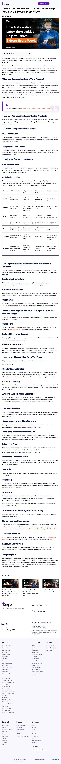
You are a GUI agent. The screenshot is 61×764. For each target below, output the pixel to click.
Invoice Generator (51, 648)
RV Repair (34, 656)
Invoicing (4, 661)
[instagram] (42, 750)
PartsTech (5, 736)
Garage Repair (35, 658)
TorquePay (5, 742)
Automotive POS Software (7, 664)
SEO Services (20, 734)
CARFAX (4, 732)
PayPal (4, 727)
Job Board (5, 658)
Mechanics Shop (36, 667)
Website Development (22, 736)
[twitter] (36, 750)
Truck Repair (35, 652)
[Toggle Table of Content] (28, 53)
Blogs (33, 725)
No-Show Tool (50, 646)
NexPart (4, 734)
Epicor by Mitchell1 (7, 729)
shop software (14, 329)
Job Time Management (6, 685)
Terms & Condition (40, 759)
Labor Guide (5, 669)
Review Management (8, 693)
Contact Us (35, 736)
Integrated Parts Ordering (7, 696)
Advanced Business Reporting (7, 705)
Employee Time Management (6, 709)
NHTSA (4, 740)
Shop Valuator (50, 650)
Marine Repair (35, 665)
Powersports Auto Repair (37, 675)
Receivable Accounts (8, 691)
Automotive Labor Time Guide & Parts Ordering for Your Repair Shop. (38, 529)
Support (34, 732)
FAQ (33, 738)
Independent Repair (37, 663)
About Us (34, 734)
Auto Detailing (36, 669)
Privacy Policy (55, 759)
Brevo (4, 744)
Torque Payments (7, 680)
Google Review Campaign (6, 701)
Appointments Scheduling (6, 651)
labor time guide (17, 361)
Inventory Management (6, 673)
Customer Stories (36, 740)
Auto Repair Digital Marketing (21, 726)
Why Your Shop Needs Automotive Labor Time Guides (38, 108)
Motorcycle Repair (37, 654)
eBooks (34, 727)
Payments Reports (7, 689)
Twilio (4, 738)
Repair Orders (6, 654)
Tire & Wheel (35, 650)
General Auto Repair (37, 671)
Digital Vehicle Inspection (6, 647)
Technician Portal (7, 667)
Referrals (34, 742)
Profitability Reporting (8, 682)
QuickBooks (34, 350)
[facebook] (33, 750)
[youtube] (39, 750)
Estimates (5, 656)
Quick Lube (35, 661)
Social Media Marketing (20, 730)
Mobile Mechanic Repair (36, 647)
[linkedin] (45, 750)
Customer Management (6, 677)
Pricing (33, 729)
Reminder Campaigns (8, 712)
